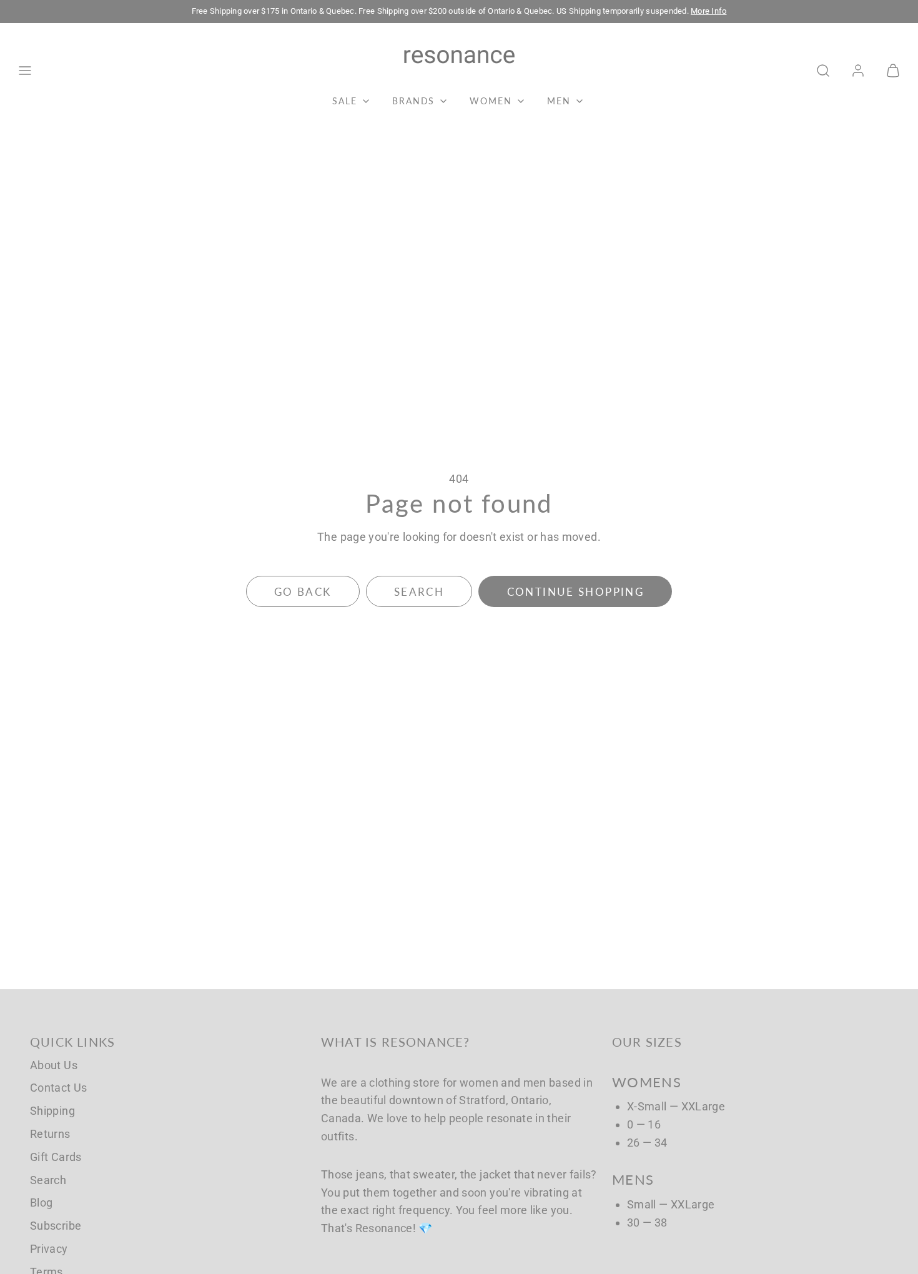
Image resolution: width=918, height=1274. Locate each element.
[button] (25, 71)
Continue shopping (575, 591)
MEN (559, 101)
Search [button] (419, 591)
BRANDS (413, 101)
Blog (41, 1202)
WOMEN (491, 101)
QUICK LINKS (72, 1041)
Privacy (49, 1248)
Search (48, 1180)
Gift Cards (56, 1156)
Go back (303, 591)
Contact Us (58, 1087)
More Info (708, 11)
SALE (344, 101)
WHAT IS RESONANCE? (395, 1041)
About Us (53, 1065)
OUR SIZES (647, 1041)
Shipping (52, 1110)
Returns (50, 1133)
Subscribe (55, 1225)
